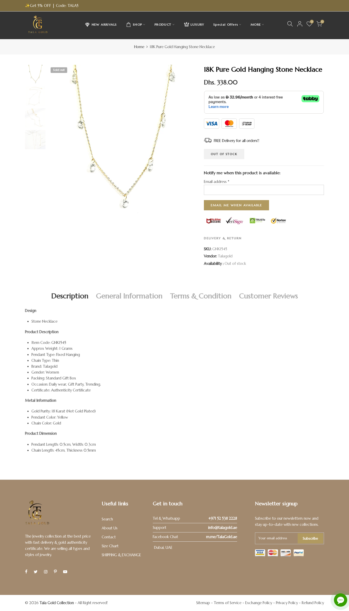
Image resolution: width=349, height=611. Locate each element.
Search (107, 519)
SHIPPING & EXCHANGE (121, 555)
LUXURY (197, 24)
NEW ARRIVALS (104, 24)
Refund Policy (313, 603)
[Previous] (56, 139)
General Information (129, 295)
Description (69, 295)
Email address (216, 181)
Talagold (225, 256)
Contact (109, 537)
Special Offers (225, 24)
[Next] (188, 139)
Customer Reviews (268, 295)
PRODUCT (163, 24)
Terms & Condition (200, 295)
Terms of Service (227, 603)
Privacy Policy (287, 603)
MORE (256, 24)
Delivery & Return (223, 238)
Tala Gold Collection (57, 603)
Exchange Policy (258, 603)
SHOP (137, 24)
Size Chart (110, 546)
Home (139, 47)
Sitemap (203, 603)
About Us (110, 528)
